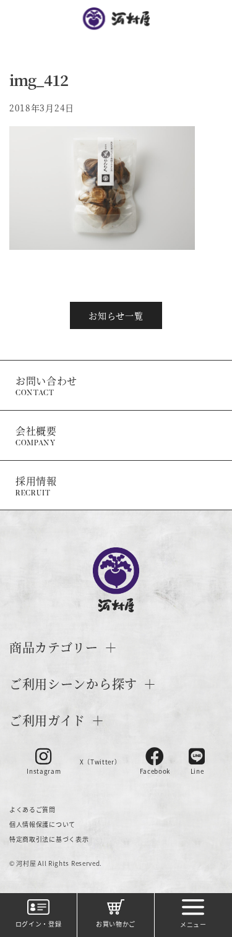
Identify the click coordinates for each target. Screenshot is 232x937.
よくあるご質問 (32, 809)
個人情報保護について (42, 824)
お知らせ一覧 (115, 315)
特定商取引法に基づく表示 (48, 839)
